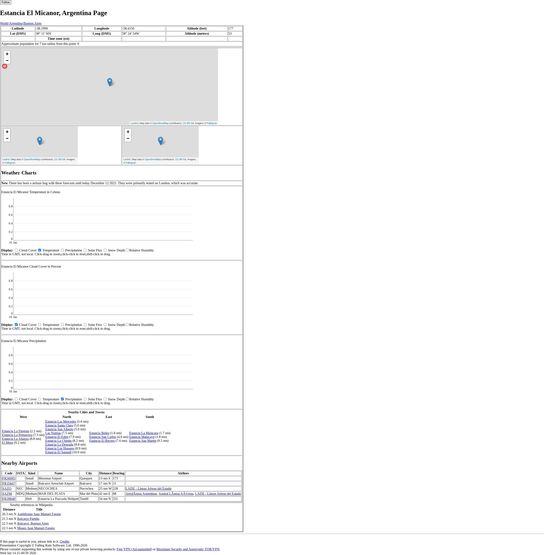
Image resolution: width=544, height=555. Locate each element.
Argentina (16, 23)
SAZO (6, 488)
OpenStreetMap (160, 123)
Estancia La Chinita (58, 440)
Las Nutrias (53, 433)
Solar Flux (95, 250)
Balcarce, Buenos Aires (33, 523)
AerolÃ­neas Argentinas (141, 493)
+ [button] (7, 54)
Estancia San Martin (142, 440)
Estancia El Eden (56, 437)
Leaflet (134, 123)
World (4, 23)
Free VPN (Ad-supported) (134, 549)
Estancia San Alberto (59, 429)
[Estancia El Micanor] (109, 82)
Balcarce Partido (28, 519)
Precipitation (73, 250)
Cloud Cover (28, 250)
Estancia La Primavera (17, 435)
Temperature (50, 250)
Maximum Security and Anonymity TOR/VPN (188, 549)
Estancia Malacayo (141, 437)
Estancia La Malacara (143, 433)
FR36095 (8, 478)
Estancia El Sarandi (58, 452)
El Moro (7, 442)
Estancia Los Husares (59, 448)
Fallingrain (212, 123)
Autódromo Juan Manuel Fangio (39, 514)
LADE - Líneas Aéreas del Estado (148, 488)
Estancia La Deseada (59, 444)
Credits (64, 541)
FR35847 (8, 483)
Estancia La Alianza (15, 439)
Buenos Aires (32, 23)
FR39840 (8, 499)
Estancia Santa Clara (59, 425)
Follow (6, 2)
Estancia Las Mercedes (60, 421)
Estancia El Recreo (102, 440)
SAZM (7, 493)
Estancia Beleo (99, 433)
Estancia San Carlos (102, 437)
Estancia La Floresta (15, 431)
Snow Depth (116, 250)
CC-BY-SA (188, 123)
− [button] (7, 60)
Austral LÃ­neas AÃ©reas (176, 493)
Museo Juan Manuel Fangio (36, 528)
